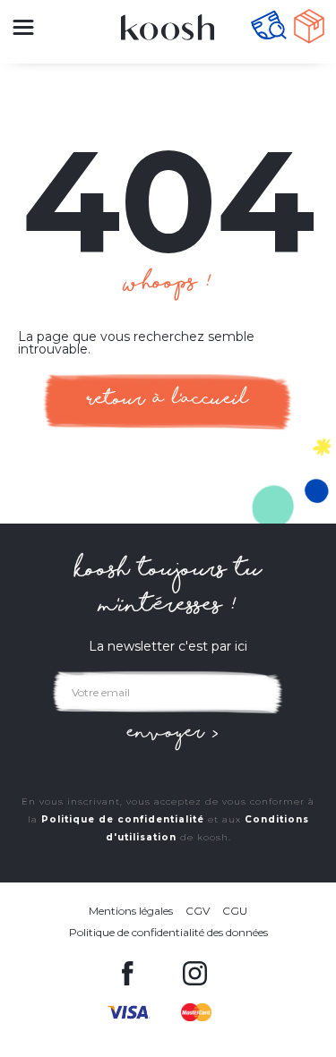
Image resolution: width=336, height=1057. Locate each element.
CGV (197, 910)
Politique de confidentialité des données (168, 932)
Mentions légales (131, 910)
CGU (234, 910)
